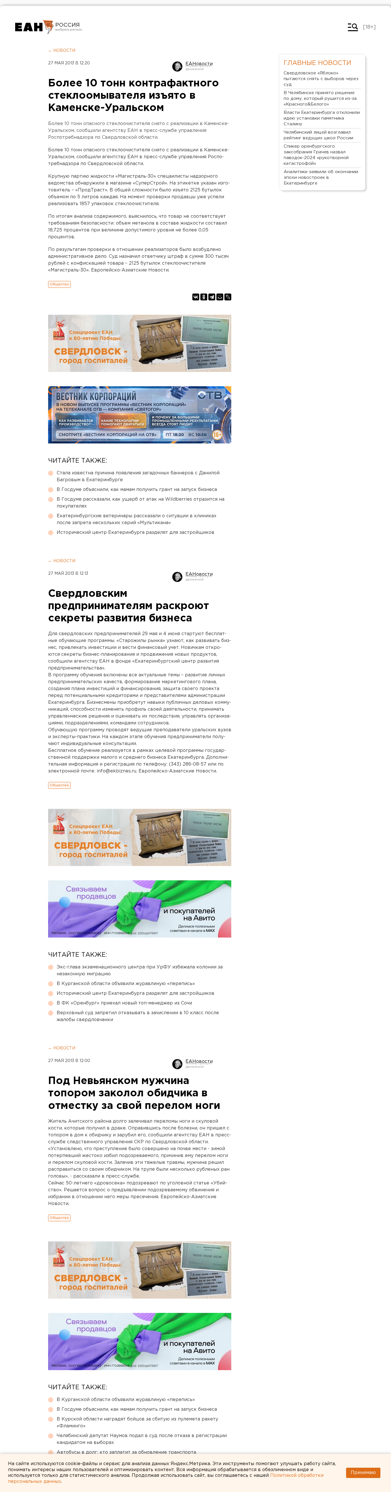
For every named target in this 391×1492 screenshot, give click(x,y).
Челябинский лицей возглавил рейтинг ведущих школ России (318, 135)
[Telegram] (211, 297)
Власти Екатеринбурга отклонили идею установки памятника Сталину (322, 118)
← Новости (61, 50)
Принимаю (363, 1473)
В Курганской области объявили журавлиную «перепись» (126, 984)
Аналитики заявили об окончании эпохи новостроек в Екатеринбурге (321, 177)
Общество (59, 284)
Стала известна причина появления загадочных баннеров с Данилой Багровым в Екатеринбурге (138, 476)
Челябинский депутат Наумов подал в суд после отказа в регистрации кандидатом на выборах (142, 1439)
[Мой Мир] (219, 297)
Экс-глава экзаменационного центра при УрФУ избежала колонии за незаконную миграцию (140, 970)
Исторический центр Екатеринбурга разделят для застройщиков (135, 532)
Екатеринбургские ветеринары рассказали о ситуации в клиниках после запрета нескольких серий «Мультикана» (136, 519)
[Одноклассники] (203, 297)
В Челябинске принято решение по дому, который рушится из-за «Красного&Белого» (320, 98)
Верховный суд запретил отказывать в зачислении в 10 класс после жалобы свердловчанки (138, 1016)
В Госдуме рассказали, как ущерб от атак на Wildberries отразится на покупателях (140, 502)
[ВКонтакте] (195, 297)
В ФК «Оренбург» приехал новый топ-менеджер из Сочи (124, 1003)
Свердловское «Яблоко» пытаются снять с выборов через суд (321, 78)
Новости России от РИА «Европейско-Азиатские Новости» (34, 27)
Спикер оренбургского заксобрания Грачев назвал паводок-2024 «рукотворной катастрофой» (316, 154)
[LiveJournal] (227, 297)
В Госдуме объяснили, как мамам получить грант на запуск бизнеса (137, 490)
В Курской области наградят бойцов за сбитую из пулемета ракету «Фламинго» (137, 1422)
